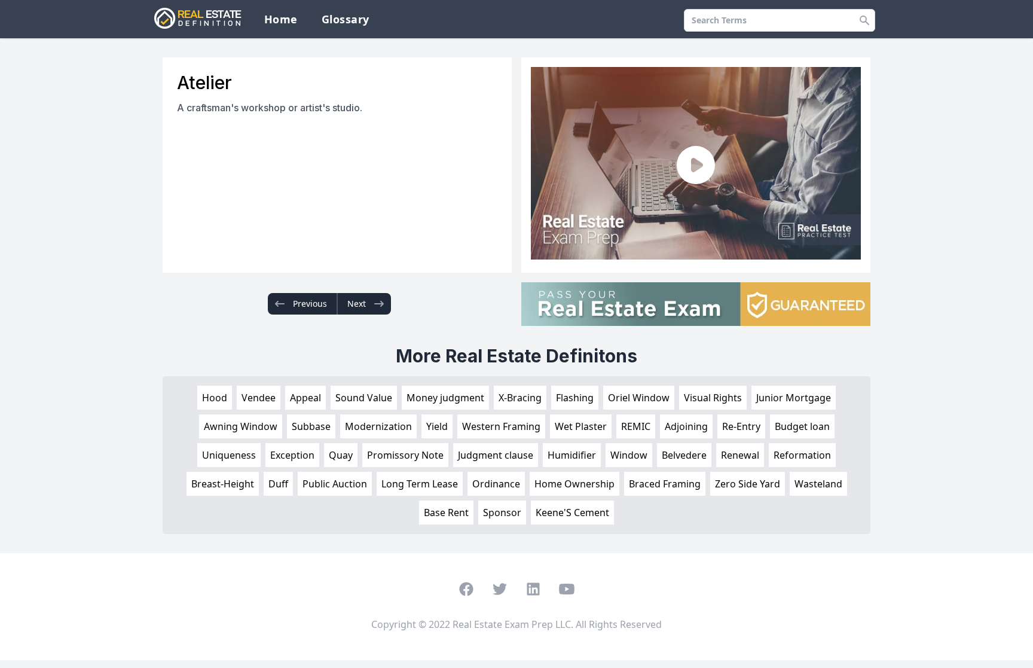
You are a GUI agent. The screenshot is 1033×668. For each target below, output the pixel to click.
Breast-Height (222, 483)
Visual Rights (713, 397)
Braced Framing (665, 483)
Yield (437, 426)
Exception (292, 455)
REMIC (635, 426)
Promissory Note (405, 455)
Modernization (378, 426)
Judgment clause (495, 455)
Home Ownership (574, 483)
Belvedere (684, 455)
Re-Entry (741, 426)
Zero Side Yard (747, 483)
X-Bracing (520, 397)
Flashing (575, 397)
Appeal (305, 397)
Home (281, 19)
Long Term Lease (419, 483)
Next (356, 303)
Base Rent (446, 512)
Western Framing (501, 426)
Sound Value (363, 397)
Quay (341, 455)
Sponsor (502, 512)
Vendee (259, 397)
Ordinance (496, 483)
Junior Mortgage (793, 397)
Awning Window (240, 426)
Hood (214, 397)
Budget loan (802, 426)
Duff (278, 483)
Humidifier (572, 455)
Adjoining (686, 426)
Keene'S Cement (572, 512)
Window (628, 455)
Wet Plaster (581, 426)
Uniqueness (229, 455)
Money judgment (445, 397)
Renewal (740, 455)
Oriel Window (639, 397)
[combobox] (779, 20)
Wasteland (818, 483)
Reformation (802, 455)
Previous (310, 303)
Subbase (311, 426)
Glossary (345, 19)
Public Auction (334, 483)
